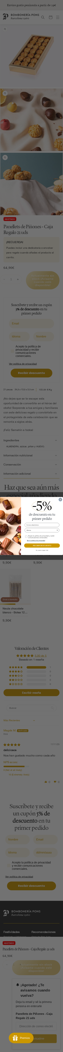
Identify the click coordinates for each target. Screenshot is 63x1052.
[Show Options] (57, 530)
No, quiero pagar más (42, 550)
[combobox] (41, 530)
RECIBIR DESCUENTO (42, 545)
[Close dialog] (60, 499)
